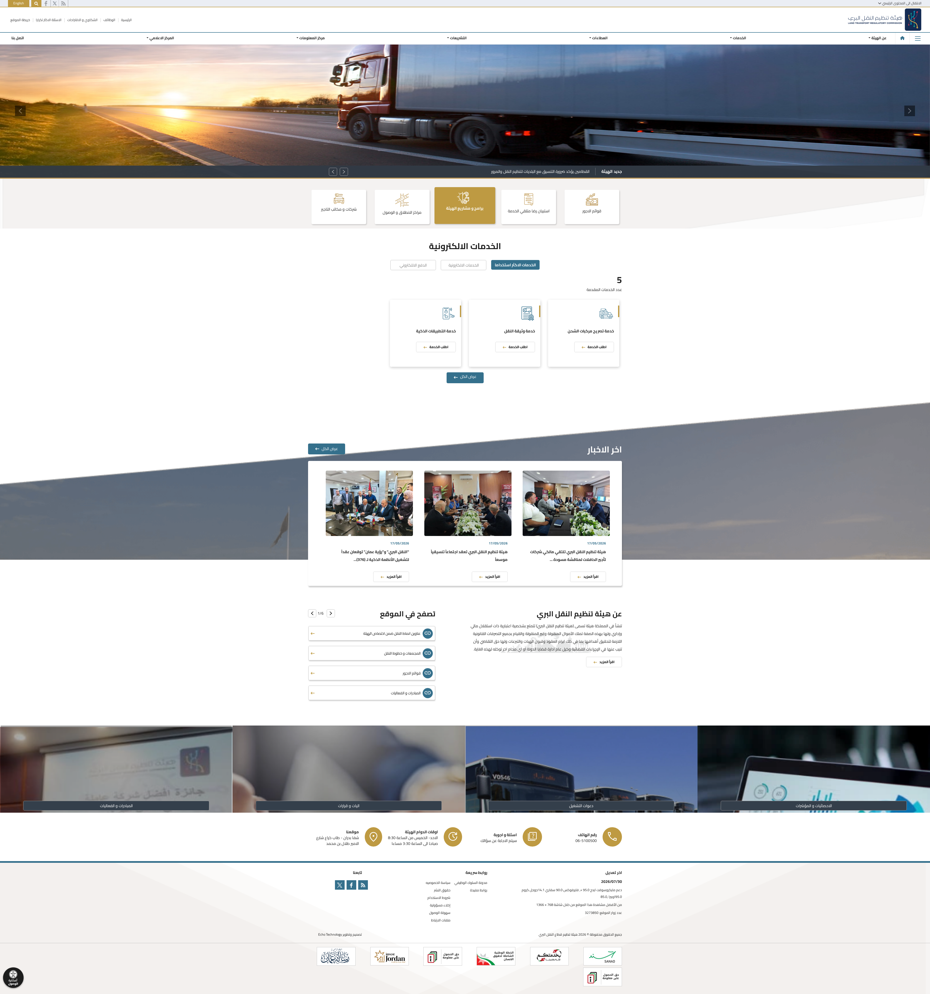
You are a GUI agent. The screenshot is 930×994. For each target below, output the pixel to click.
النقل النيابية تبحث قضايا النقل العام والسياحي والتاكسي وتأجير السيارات (533, 171)
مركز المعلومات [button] (312, 37)
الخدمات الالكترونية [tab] (464, 265)
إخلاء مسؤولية (440, 905)
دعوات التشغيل (581, 805)
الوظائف (109, 20)
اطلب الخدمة (597, 347)
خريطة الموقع (20, 20)
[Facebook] (45, 3)
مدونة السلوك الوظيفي (470, 882)
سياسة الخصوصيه (438, 882)
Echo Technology (330, 934)
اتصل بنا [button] (17, 37)
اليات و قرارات (348, 805)
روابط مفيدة (478, 890)
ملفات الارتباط (440, 920)
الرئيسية (126, 20)
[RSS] (63, 3)
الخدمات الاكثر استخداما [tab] (515, 264)
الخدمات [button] (739, 37)
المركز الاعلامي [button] (161, 37)
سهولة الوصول (439, 912)
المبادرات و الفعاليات (116, 805)
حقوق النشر (442, 890)
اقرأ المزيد (590, 576)
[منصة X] (55, 3)
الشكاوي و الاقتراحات (82, 20)
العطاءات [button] (599, 37)
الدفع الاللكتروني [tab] (413, 265)
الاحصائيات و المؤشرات (814, 805)
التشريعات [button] (458, 37)
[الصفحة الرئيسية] (902, 38)
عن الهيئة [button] (879, 37)
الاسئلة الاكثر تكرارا (48, 20)
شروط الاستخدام (438, 897)
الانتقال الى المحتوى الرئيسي (902, 3)
